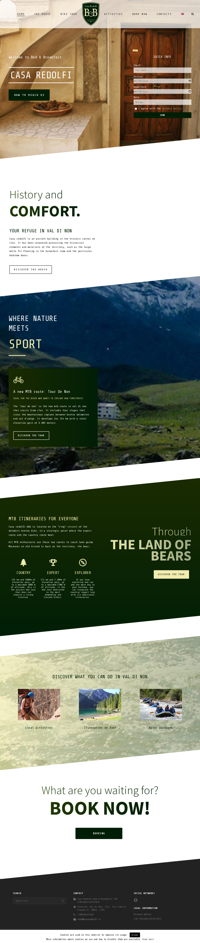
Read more (148, 939)
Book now (139, 14)
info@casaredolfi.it (89, 919)
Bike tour (68, 14)
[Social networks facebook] (136, 900)
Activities (113, 14)
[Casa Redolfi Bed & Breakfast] (91, 14)
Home (21, 14)
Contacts (164, 14)
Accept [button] (135, 935)
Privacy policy (142, 914)
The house (42, 14)
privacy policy (172, 108)
